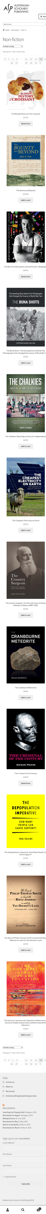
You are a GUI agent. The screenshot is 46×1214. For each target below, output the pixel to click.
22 (31, 59)
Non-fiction (15, 30)
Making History (9, 1118)
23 (36, 59)
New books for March (11, 1127)
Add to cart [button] (25, 200)
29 (26, 63)
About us (9, 1086)
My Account (7, 1210)
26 (12, 63)
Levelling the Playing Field (13, 1112)
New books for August (11, 1115)
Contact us (10, 1082)
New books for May (10, 1121)
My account (10, 1091)
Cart (35, 1208)
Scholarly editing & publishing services (21, 1096)
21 (26, 59)
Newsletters (9, 1108)
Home (7, 30)
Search (23, 1210)
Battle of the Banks (11, 1124)
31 (36, 63)
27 (16, 63)
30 (31, 63)
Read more (25, 123)
